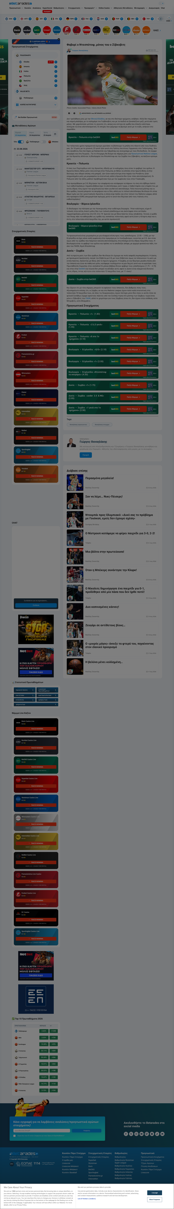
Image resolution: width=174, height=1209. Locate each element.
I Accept (155, 1193)
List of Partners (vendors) (87, 1199)
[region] (87, 1196)
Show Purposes (154, 1199)
